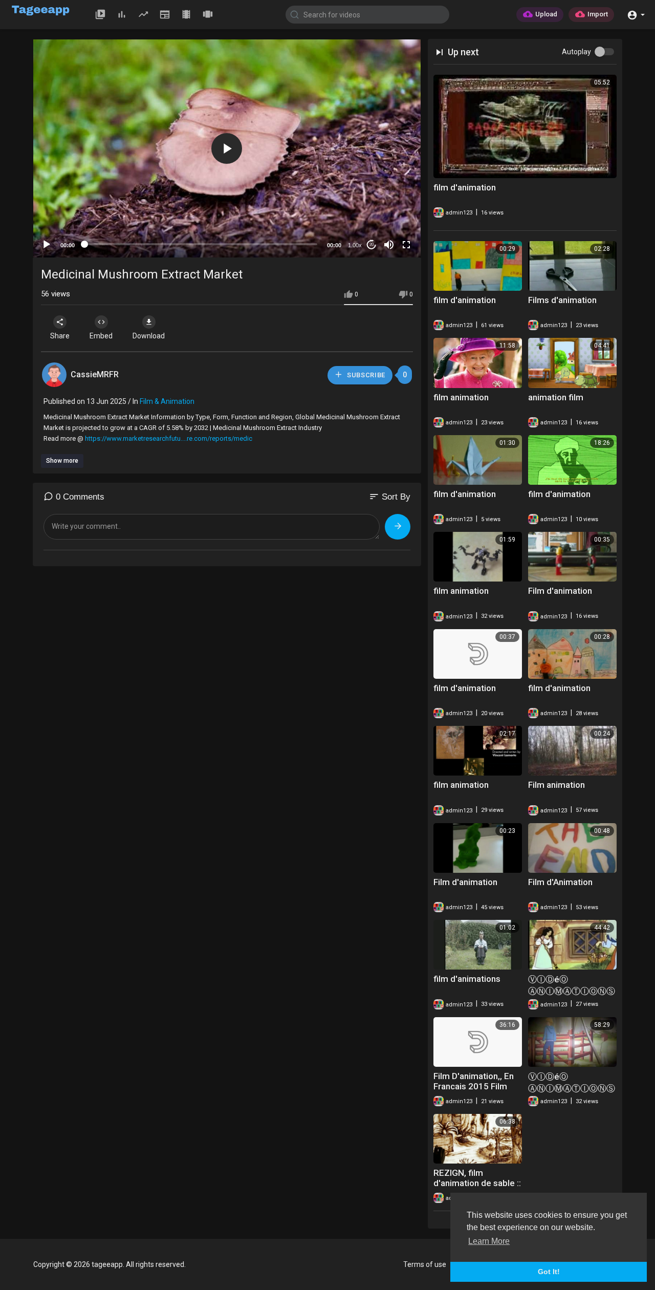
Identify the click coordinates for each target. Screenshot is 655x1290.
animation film (555, 397)
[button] (635, 14)
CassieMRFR (95, 374)
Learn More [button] (489, 1241)
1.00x (355, 245)
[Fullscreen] (406, 245)
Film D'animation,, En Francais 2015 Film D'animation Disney (473, 1086)
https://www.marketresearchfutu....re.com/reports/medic (168, 438)
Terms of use (424, 1264)
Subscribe (365, 375)
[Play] (46, 245)
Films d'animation (562, 300)
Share (60, 336)
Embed (101, 336)
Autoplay (576, 52)
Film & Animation (167, 401)
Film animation (556, 785)
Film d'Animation (560, 882)
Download (149, 336)
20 (371, 244)
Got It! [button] (549, 1271)
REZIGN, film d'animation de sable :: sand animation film (477, 1183)
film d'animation (464, 187)
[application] (227, 148)
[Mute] (389, 245)
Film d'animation (560, 591)
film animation (461, 397)
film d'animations (466, 979)
